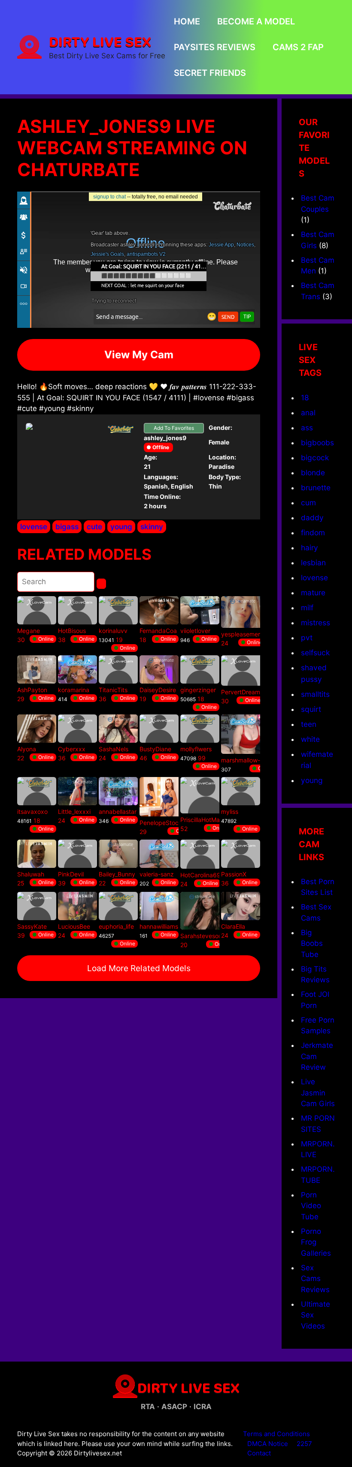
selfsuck (315, 652)
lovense (33, 526)
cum (308, 502)
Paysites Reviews (214, 47)
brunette (316, 487)
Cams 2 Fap (298, 47)
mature (313, 592)
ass (307, 427)
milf (307, 607)
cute (94, 526)
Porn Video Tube (311, 1206)
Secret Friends (210, 73)
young (121, 526)
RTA (148, 1406)
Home (187, 21)
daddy (312, 517)
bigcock (315, 457)
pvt (307, 637)
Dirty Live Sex (100, 41)
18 (305, 397)
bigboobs (317, 442)
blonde (313, 472)
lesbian (313, 562)
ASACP (174, 1406)
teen (308, 724)
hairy (309, 547)
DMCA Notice (267, 1444)
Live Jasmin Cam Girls (318, 1092)
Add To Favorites (174, 428)
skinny (151, 526)
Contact (259, 1453)
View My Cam (138, 354)
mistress (315, 622)
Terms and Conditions (276, 1434)
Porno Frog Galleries (316, 1242)
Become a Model (256, 21)
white (310, 739)
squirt (311, 709)
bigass (67, 526)
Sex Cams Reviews (315, 1278)
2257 (304, 1444)
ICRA (203, 1406)
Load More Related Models (139, 968)
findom (313, 532)
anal (308, 412)
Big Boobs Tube (312, 943)
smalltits (315, 694)
